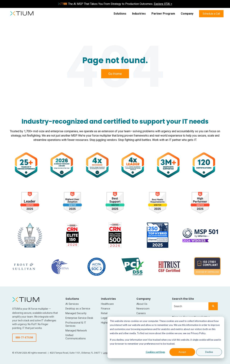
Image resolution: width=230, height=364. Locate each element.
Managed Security (75, 313)
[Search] (213, 306)
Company (187, 13)
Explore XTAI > (163, 4)
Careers (141, 313)
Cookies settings (155, 352)
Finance (105, 308)
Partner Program (163, 13)
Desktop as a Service (77, 308)
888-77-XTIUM (24, 337)
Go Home (115, 74)
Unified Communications (75, 337)
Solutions (120, 13)
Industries (139, 13)
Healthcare (107, 304)
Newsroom (143, 308)
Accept (182, 352)
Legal (104, 318)
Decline (209, 352)
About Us (141, 304)
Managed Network (76, 330)
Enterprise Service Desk (79, 318)
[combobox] (190, 306)
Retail (104, 313)
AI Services (72, 304)
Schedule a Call (211, 13)
